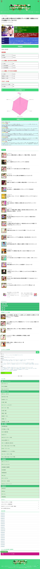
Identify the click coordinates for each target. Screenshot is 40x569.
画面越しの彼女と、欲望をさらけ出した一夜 (15, 342)
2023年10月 (3, 530)
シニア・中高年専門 (4, 368)
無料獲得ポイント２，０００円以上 (23, 369)
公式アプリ (10, 43)
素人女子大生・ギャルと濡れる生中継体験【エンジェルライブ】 (20, 175)
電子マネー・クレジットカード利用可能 (21, 43)
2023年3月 (3, 537)
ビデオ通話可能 (36, 42)
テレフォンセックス (20, 40)
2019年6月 (3, 546)
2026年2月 (3, 516)
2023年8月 (3, 534)
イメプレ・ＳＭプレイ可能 (7, 454)
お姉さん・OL (7, 359)
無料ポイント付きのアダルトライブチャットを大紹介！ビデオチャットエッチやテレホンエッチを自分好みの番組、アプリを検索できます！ (20, 566)
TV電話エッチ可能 (12, 42)
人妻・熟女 (32, 359)
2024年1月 (3, 527)
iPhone (6, 357)
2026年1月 (3, 518)
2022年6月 (3, 544)
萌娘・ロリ (17, 360)
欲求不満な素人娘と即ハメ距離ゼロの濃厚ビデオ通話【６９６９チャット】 (22, 244)
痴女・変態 (8, 360)
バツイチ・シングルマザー (20, 359)
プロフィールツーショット (7, 483)
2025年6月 (3, 521)
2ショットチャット (12, 40)
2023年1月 (3, 541)
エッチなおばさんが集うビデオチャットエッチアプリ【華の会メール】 (21, 285)
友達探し (14, 43)
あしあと (16, 40)
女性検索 (4, 469)
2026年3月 (3, 514)
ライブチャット (20, 29)
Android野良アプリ (4, 367)
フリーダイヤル (5, 478)
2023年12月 (3, 528)
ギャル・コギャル (13, 359)
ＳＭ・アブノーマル (6, 448)
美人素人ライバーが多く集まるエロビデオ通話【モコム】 (18, 168)
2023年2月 (3, 539)
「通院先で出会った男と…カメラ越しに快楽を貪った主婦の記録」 (19, 328)
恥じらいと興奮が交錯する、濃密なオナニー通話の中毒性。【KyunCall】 (21, 154)
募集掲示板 (36, 40)
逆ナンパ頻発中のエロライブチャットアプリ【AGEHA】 (18, 161)
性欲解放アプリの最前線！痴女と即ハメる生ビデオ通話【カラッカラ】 (21, 250)
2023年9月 (3, 532)
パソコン (13, 357)
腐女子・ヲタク (13, 360)
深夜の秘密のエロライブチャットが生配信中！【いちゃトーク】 (20, 264)
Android (3, 357)
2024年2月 (3, 525)
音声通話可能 (29, 43)
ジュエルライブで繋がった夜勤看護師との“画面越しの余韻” (18, 335)
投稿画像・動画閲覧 (6, 467)
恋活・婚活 (16, 369)
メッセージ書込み (32, 40)
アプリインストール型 (18, 42)
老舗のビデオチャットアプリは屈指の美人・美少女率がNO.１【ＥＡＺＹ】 (22, 237)
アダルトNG (23, 367)
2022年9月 (3, 542)
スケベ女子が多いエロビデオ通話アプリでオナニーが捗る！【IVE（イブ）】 (22, 257)
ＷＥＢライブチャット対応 (17, 367)
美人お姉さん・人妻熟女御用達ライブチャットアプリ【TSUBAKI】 (20, 189)
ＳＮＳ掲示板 (5, 386)
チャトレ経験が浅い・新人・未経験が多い (27, 42)
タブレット (9, 357)
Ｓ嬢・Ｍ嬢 (3, 359)
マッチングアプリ (6, 389)
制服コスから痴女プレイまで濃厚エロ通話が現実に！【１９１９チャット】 (22, 182)
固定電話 (4, 496)
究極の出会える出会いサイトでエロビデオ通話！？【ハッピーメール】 (21, 230)
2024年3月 (3, 523)
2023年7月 (3, 535)
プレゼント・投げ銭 (26, 40)
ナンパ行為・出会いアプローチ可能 (31, 368)
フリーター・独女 (27, 359)
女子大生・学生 (4, 360)
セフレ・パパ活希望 (10, 368)
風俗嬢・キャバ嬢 (23, 360)
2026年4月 (3, 513)
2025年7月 (3, 520)
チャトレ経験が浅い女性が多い (8, 442)
